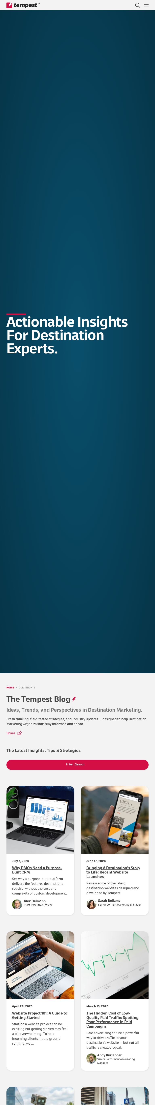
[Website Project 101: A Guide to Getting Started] (40, 965)
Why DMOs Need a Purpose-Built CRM (37, 871)
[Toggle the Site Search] (137, 5)
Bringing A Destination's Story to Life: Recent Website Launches (113, 873)
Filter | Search (75, 764)
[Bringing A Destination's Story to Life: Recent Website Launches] (115, 820)
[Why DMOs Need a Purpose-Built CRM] (40, 820)
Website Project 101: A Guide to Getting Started (39, 1016)
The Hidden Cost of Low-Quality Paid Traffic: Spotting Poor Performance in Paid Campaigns (112, 1020)
